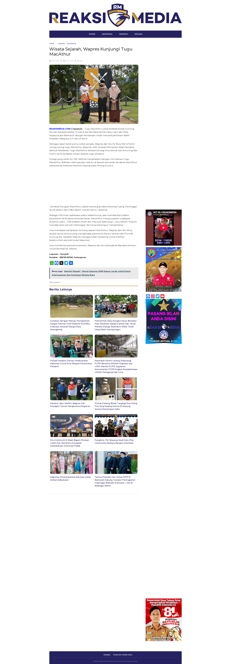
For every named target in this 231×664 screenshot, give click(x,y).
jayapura (57, 282)
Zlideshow (71, 43)
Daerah (123, 34)
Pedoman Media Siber (122, 655)
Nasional (107, 34)
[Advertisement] (93, 186)
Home (92, 34)
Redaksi (106, 655)
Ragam (138, 34)
